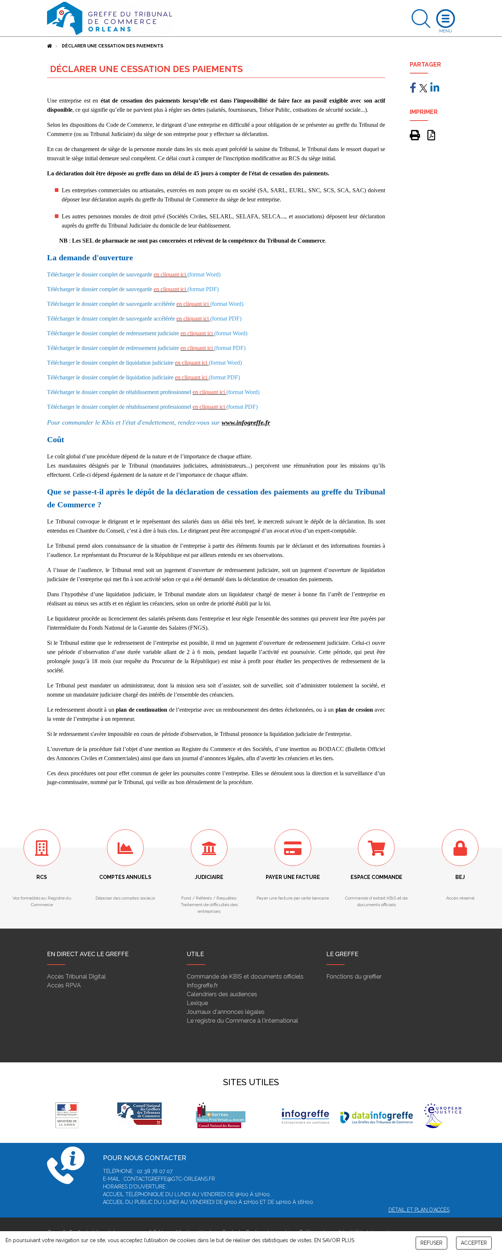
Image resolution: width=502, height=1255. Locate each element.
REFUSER (431, 1243)
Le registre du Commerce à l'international (242, 1020)
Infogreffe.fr (202, 985)
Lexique (197, 1003)
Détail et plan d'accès (418, 1210)
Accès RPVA (64, 985)
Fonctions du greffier (353, 976)
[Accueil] (49, 46)
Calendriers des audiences (222, 994)
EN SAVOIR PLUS (334, 1240)
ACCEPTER (474, 1243)
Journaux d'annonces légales (226, 1011)
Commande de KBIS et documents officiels (245, 976)
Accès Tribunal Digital (76, 976)
